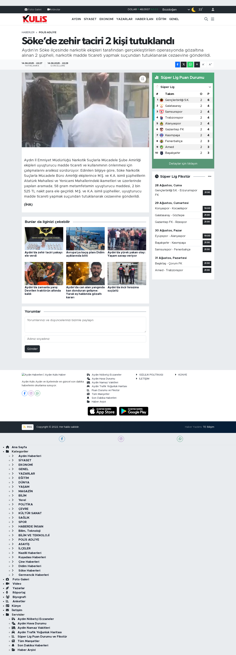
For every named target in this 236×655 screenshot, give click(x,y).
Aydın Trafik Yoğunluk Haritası (109, 386)
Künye (16, 605)
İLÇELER (24, 548)
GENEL (174, 19)
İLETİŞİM (144, 378)
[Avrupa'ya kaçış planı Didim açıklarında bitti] (85, 238)
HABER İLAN (144, 19)
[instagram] (121, 439)
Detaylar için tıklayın (183, 163)
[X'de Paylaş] (184, 64)
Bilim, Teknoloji (29, 530)
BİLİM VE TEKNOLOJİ (34, 535)
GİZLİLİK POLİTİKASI (151, 374)
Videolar (55, 9)
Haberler (28, 32)
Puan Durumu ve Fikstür (106, 390)
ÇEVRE (23, 508)
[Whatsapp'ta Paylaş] (190, 64)
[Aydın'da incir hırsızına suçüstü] (127, 273)
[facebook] (62, 439)
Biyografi (19, 597)
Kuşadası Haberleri (32, 557)
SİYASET (90, 19)
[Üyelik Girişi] (211, 9)
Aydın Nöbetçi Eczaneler (106, 374)
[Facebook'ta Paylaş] (177, 64)
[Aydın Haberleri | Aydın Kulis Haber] (35, 19)
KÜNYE (182, 374)
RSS (29, 427)
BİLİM (22, 495)
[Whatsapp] (37, 393)
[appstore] (103, 410)
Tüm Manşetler (101, 394)
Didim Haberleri (29, 566)
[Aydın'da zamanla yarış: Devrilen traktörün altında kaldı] (44, 273)
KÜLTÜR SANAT (30, 513)
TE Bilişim (208, 427)
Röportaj (18, 592)
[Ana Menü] (212, 19)
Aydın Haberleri (29, 456)
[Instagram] (31, 393)
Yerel (22, 500)
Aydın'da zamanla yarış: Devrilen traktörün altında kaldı (43, 290)
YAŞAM (23, 486)
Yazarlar (18, 588)
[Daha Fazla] (197, 64)
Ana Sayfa (19, 447)
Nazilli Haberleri (29, 552)
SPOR (22, 522)
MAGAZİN (25, 491)
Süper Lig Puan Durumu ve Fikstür (42, 636)
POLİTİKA (25, 504)
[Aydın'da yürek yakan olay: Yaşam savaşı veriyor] (127, 238)
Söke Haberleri (29, 570)
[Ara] (206, 19)
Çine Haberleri (28, 561)
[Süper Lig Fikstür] (209, 176)
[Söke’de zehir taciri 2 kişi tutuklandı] (85, 110)
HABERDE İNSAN (30, 526)
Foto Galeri (34, 9)
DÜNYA (23, 482)
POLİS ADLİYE (47, 32)
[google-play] (134, 410)
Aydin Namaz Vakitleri (105, 382)
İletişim (17, 610)
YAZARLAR (124, 19)
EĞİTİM (161, 19)
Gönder (32, 348)
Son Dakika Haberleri (104, 398)
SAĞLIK (24, 517)
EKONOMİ (106, 19)
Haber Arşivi (99, 401)
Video (16, 583)
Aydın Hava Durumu (103, 378)
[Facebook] (24, 393)
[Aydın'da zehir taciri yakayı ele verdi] (44, 238)
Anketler (18, 601)
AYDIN (76, 19)
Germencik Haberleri (33, 574)
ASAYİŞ (24, 544)
